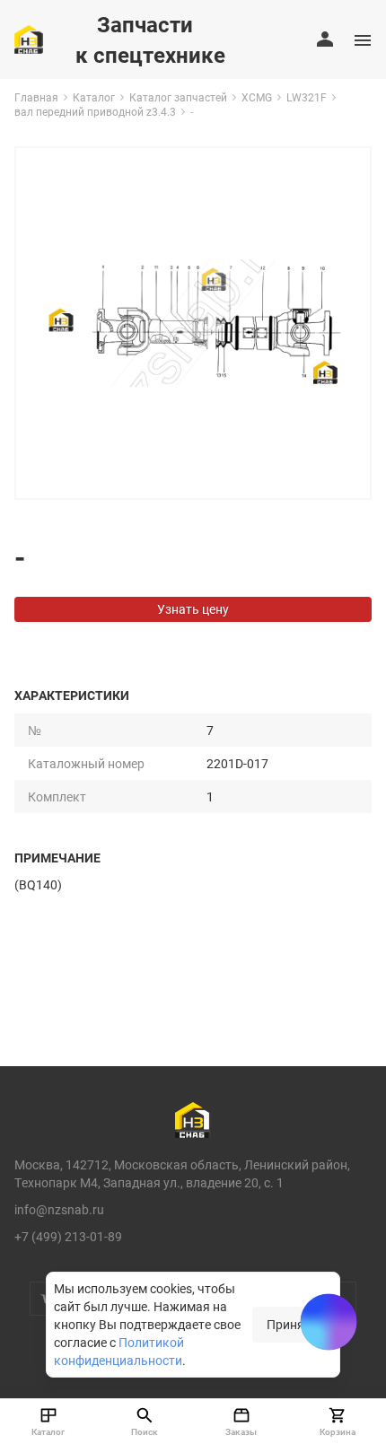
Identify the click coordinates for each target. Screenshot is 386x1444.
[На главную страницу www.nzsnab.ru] (28, 39)
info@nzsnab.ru (59, 1209)
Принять (292, 1324)
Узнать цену (193, 608)
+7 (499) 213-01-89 (68, 1236)
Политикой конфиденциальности (119, 1351)
